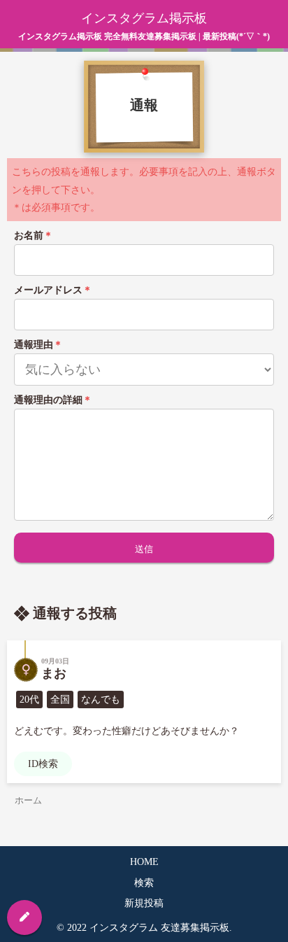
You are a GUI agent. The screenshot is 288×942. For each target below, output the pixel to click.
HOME (144, 862)
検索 (144, 883)
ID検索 (43, 764)
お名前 (33, 235)
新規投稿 (144, 903)
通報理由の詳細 (53, 400)
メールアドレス (53, 290)
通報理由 (38, 344)
